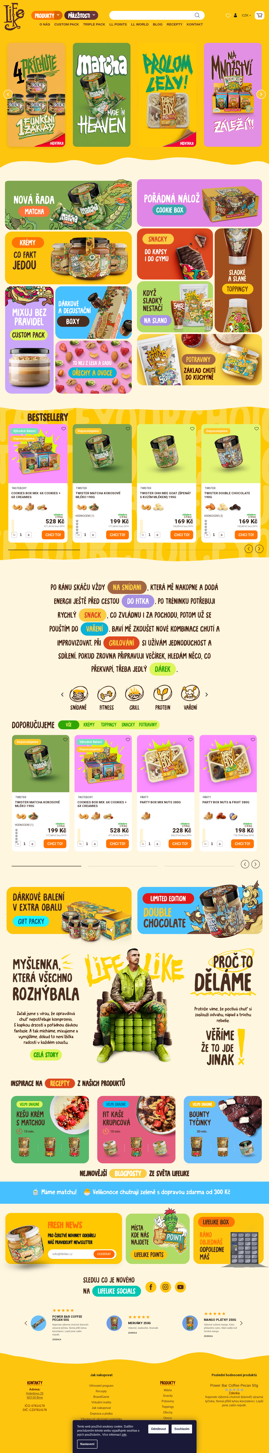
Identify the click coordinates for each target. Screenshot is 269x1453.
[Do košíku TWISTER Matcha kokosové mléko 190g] (117, 534)
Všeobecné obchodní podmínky (101, 1419)
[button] (235, 15)
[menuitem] (46, 15)
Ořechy (167, 1412)
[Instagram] (165, 1287)
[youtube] (180, 1287)
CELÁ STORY (46, 1054)
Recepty (101, 1391)
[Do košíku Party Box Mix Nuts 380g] (180, 843)
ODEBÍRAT (104, 1254)
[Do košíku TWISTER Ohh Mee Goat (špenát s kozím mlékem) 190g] (181, 534)
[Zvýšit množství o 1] (29, 535)
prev (249, 549)
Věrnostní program (101, 1385)
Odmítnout (158, 1428)
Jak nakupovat (101, 1407)
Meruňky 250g (139, 1323)
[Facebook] (150, 1287)
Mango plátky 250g (220, 1320)
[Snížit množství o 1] (14, 535)
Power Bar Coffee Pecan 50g (67, 1318)
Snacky (168, 1395)
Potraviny (168, 1401)
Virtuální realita (101, 1402)
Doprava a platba (101, 1413)
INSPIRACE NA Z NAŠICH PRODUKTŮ (68, 1083)
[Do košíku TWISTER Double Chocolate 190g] (246, 534)
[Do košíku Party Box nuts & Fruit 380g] (242, 843)
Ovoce (167, 1418)
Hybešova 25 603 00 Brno (34, 1395)
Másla (168, 1390)
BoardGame (101, 1396)
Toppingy (168, 1406)
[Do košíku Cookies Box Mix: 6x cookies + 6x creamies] (53, 534)
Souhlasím (181, 1428)
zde (124, 1434)
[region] (136, 1105)
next (259, 549)
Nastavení (87, 1444)
